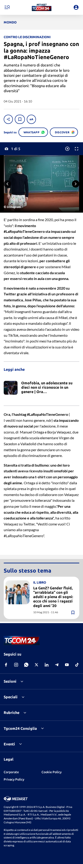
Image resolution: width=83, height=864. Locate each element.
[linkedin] (46, 664)
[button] (41, 7)
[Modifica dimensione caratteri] (31, 119)
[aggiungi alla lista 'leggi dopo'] (20, 119)
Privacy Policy (14, 779)
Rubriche (11, 712)
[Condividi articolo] (8, 119)
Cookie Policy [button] (52, 772)
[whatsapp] (26, 664)
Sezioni (10, 681)
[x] (36, 664)
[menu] (7, 7)
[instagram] (16, 664)
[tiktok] (77, 664)
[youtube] (67, 664)
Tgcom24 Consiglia (20, 728)
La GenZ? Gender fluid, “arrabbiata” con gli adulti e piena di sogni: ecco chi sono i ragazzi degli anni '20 (53, 597)
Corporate (11, 772)
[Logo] (41, 7)
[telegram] (56, 664)
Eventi (9, 744)
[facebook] (6, 664)
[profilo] (76, 7)
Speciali (11, 697)
